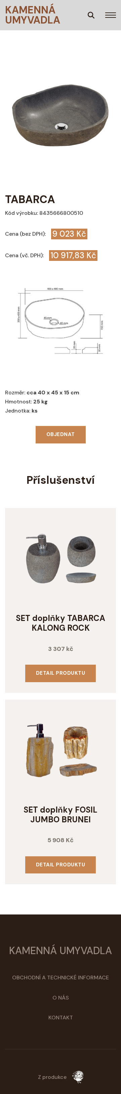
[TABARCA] (91, 15)
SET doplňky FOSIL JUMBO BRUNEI (60, 815)
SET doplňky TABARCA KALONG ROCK (60, 623)
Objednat (60, 434)
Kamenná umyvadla (32, 15)
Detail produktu (60, 673)
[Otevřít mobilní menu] (110, 15)
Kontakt (60, 1017)
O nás (60, 997)
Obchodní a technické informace (60, 977)
